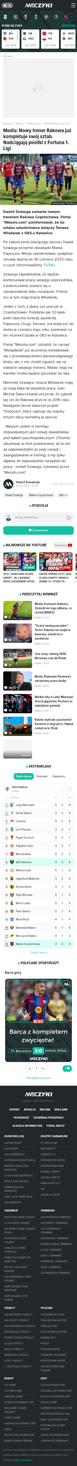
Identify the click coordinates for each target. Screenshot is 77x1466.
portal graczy (56, 1126)
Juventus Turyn (50, 1195)
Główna (7, 123)
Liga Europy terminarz (54, 1223)
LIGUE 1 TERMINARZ (51, 1267)
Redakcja (30, 1109)
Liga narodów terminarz (55, 1273)
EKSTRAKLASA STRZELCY (17, 1332)
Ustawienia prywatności (48, 1118)
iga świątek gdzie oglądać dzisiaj (20, 1230)
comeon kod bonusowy (55, 1441)
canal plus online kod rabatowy (17, 1259)
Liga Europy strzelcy (17, 1320)
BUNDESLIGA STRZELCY (16, 1355)
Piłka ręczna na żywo (54, 1320)
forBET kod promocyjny (19, 1402)
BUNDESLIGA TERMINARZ (54, 1261)
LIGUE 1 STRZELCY (13, 1360)
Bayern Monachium (52, 1166)
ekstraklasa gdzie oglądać (15, 1240)
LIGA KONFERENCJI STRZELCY (20, 1326)
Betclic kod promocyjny (55, 1396)
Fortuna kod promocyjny (56, 1391)
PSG (43, 1189)
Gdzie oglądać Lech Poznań (15, 1298)
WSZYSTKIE (69, 26)
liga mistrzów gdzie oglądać (52, 1368)
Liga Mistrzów (12, 1143)
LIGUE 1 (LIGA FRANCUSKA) (18, 1196)
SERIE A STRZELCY (14, 1349)
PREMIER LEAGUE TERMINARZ (56, 1244)
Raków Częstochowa (41, 495)
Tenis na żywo (49, 1326)
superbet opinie (13, 1396)
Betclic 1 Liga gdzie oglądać (15, 1269)
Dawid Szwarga (14, 495)
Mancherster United (53, 1160)
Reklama (45, 1109)
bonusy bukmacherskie (18, 1441)
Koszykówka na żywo (54, 1332)
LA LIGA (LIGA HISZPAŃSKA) (18, 1175)
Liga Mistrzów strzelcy (18, 1314)
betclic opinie (49, 1402)
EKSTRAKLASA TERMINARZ (55, 1238)
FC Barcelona (49, 1143)
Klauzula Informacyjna (27, 1126)
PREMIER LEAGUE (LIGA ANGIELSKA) (16, 1168)
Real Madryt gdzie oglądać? (15, 1410)
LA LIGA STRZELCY (14, 1343)
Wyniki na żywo (12, 26)
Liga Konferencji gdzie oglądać (17, 1278)
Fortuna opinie (13, 1391)
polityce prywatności (23, 1460)
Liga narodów (12, 1202)
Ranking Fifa (48, 1337)
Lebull (8, 1429)
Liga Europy (11, 1148)
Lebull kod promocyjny (55, 1435)
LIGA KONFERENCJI (14, 1154)
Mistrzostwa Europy (53, 1360)
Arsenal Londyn (50, 1171)
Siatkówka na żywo (52, 1314)
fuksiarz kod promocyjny (20, 1423)
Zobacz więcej (38, 952)
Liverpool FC (48, 1154)
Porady (45, 1343)
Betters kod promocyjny (19, 1435)
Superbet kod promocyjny (57, 1408)
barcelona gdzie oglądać (19, 1217)
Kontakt (14, 1109)
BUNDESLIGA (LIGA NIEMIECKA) (14, 1189)
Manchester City (51, 1183)
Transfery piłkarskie (53, 1355)
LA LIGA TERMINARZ (51, 1250)
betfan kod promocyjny (55, 1414)
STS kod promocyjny (53, 1385)
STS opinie (10, 1385)
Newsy (20, 123)
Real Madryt (48, 1148)
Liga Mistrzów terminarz (56, 1217)
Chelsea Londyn (50, 1177)
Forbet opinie (12, 1417)
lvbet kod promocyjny (54, 1419)
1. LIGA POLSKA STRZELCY (17, 1366)
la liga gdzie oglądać (17, 1223)
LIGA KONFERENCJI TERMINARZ (51, 1230)
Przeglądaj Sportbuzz (38, 1078)
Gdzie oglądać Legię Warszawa (16, 1288)
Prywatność (21, 1118)
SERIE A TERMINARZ (51, 1255)
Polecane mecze (50, 1349)
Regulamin (61, 1109)
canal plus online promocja (14, 1250)
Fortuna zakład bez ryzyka (53, 1427)
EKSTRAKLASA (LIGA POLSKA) (19, 1160)
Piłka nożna (34, 123)
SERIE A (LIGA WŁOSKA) (16, 1181)
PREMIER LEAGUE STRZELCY (19, 1337)
